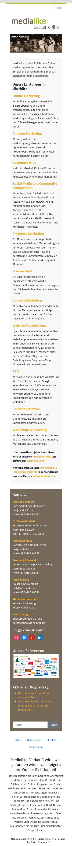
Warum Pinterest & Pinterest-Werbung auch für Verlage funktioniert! (35, 705)
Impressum (36, 747)
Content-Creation (26, 409)
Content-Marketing (27, 300)
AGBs (18, 740)
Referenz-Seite (36, 460)
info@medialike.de (44, 476)
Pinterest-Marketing (28, 233)
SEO (16, 371)
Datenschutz (34, 740)
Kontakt (52, 740)
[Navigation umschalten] (59, 7)
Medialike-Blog (42, 456)
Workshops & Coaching (30, 429)
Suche (53, 725)
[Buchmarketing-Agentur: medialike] (36, 23)
